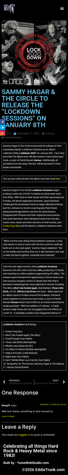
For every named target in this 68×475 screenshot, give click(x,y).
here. (58, 178)
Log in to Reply (8, 416)
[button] (62, 8)
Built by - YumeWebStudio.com (26, 463)
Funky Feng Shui (11, 226)
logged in (24, 434)
